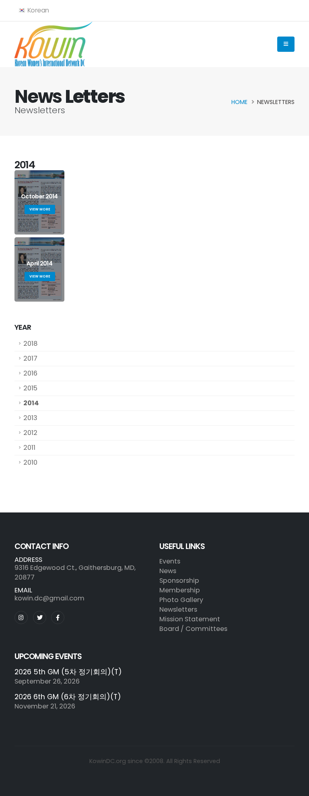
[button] (33, 10)
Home (239, 102)
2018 (30, 343)
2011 (29, 447)
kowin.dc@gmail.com (49, 598)
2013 (30, 417)
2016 (30, 373)
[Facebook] (57, 617)
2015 (30, 388)
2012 (30, 432)
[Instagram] (21, 617)
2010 (30, 462)
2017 (30, 358)
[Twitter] (39, 617)
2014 (31, 403)
